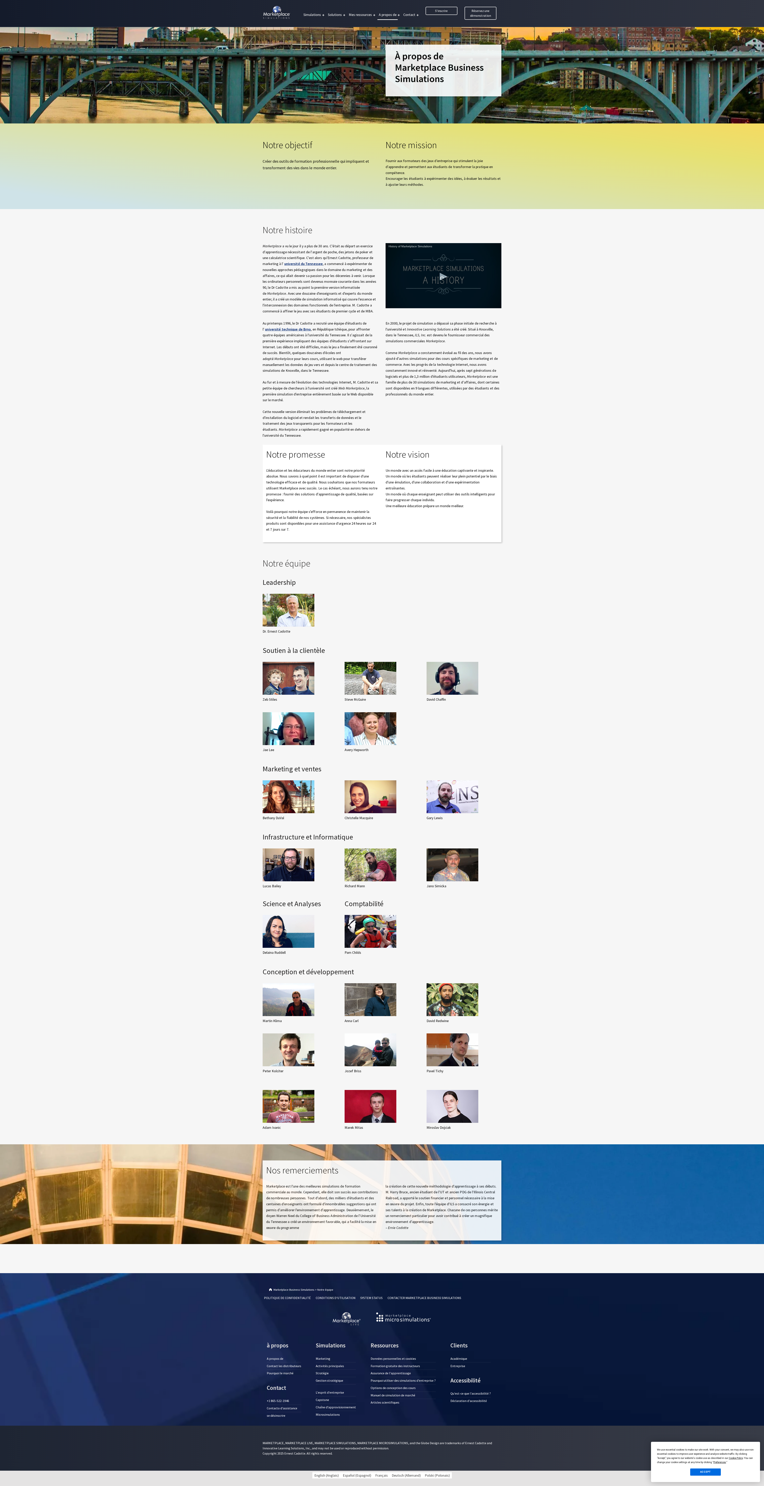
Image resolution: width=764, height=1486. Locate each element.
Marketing (323, 1359)
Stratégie (322, 1373)
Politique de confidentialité (287, 1298)
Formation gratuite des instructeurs (395, 1366)
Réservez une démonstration (480, 13)
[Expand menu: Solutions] (344, 15)
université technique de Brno (288, 329)
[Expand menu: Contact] (418, 15)
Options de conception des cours (393, 1388)
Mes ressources (360, 14)
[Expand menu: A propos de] (399, 15)
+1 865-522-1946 (278, 1401)
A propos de (388, 14)
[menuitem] (326, 1475)
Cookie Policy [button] (736, 1458)
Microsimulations (328, 1415)
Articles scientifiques (385, 1402)
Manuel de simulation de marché (393, 1395)
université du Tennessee (303, 263)
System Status (371, 1298)
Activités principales (330, 1366)
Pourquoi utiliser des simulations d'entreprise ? (403, 1380)
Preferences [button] (719, 1462)
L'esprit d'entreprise (330, 1392)
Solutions (335, 14)
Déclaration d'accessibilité (468, 1401)
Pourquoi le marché (280, 1373)
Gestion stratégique (329, 1380)
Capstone (322, 1400)
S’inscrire (441, 11)
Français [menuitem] (381, 1475)
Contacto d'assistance (282, 1408)
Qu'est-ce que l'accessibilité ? (470, 1393)
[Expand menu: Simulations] (323, 15)
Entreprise (457, 1366)
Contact (409, 14)
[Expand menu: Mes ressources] (374, 15)
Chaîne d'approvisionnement (336, 1407)
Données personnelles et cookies (393, 1359)
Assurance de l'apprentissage (391, 1373)
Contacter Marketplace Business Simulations (424, 1298)
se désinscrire (276, 1416)
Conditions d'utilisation (336, 1298)
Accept (705, 1471)
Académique (458, 1359)
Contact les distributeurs (284, 1366)
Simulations (312, 14)
